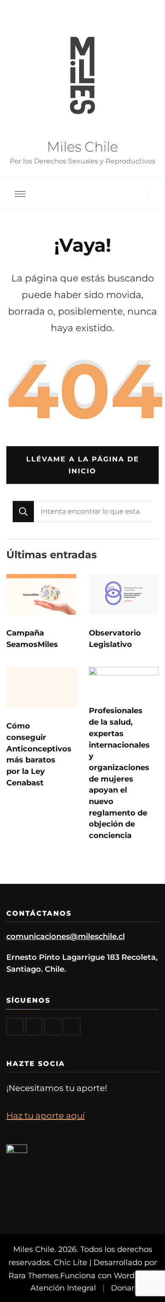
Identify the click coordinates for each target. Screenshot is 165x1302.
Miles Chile (82, 146)
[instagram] (52, 1026)
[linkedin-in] (71, 1026)
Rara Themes (33, 1275)
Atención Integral (63, 1287)
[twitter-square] (33, 1026)
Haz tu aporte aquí (45, 1116)
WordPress (134, 1275)
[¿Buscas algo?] (93, 511)
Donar (123, 1287)
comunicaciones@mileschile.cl (65, 936)
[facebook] (14, 1026)
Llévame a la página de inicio (82, 465)
